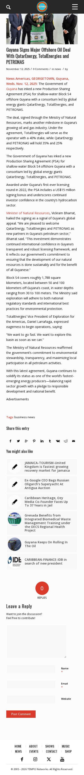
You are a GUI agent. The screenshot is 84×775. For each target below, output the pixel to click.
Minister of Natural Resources (28, 213)
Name (65, 670)
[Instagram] (35, 759)
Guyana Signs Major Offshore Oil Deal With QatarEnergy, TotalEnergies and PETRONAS (38, 55)
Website (66, 698)
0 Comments (40, 69)
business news (24, 417)
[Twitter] (49, 759)
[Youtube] (62, 759)
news (58, 69)
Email (64, 685)
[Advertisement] (45, 407)
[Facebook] (22, 759)
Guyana (11, 89)
